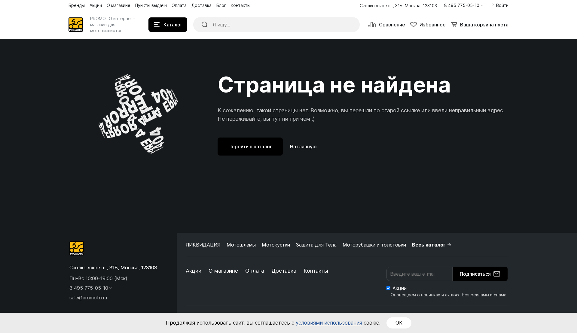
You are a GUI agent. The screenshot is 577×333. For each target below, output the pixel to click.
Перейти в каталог (250, 147)
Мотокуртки (276, 245)
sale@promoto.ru (88, 298)
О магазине (223, 271)
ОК (398, 323)
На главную (303, 147)
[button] (463, 5)
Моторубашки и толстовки (374, 245)
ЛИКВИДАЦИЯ (203, 245)
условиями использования (329, 323)
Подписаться (475, 274)
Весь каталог (429, 245)
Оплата (254, 271)
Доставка (283, 271)
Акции (193, 271)
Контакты (316, 271)
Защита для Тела (316, 245)
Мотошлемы (241, 245)
